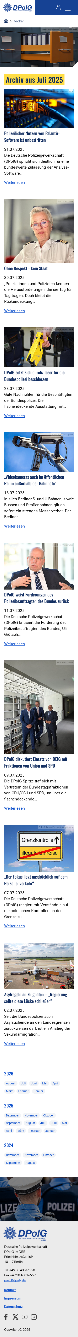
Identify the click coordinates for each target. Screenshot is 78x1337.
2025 (8, 1105)
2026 (8, 1073)
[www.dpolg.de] (6, 21)
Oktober (48, 1115)
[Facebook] (6, 1316)
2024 (8, 1145)
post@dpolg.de (15, 1280)
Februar (23, 1091)
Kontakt (10, 1290)
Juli (23, 1083)
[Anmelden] (57, 7)
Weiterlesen (14, 182)
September (13, 1123)
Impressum (12, 1298)
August (10, 1083)
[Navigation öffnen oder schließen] (68, 8)
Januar (38, 1091)
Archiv (19, 21)
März (9, 1091)
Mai (44, 1083)
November (31, 1115)
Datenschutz (13, 1307)
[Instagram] (32, 1316)
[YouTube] (22, 1316)
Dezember (12, 1115)
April (55, 1083)
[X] (13, 1316)
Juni (34, 1083)
